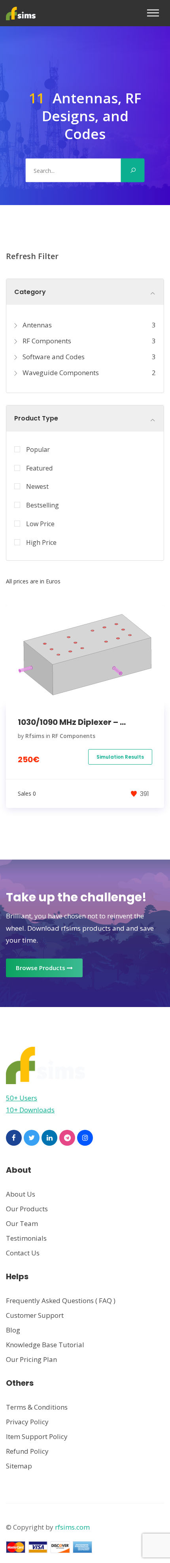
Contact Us (23, 1252)
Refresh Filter (32, 256)
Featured (39, 468)
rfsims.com (72, 1527)
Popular (38, 449)
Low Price (40, 523)
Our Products (27, 1208)
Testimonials (26, 1238)
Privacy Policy (27, 1421)
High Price (41, 542)
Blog (13, 1329)
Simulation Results (120, 756)
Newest (37, 486)
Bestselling (42, 505)
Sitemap (19, 1465)
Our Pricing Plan (31, 1359)
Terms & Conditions (37, 1407)
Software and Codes (53, 356)
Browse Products (41, 968)
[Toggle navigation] (155, 13)
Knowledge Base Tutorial (45, 1344)
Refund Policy (27, 1451)
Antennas (36, 324)
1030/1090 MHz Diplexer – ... (72, 722)
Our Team (22, 1223)
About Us (20, 1194)
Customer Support (35, 1315)
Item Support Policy (37, 1436)
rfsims (34, 736)
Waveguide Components (60, 372)
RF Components (46, 340)
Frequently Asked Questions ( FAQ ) (60, 1300)
